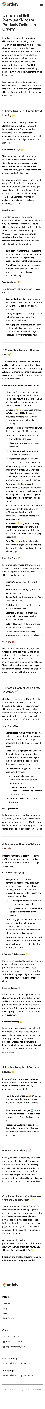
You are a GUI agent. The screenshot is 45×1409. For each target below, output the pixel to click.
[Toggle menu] (41, 4)
